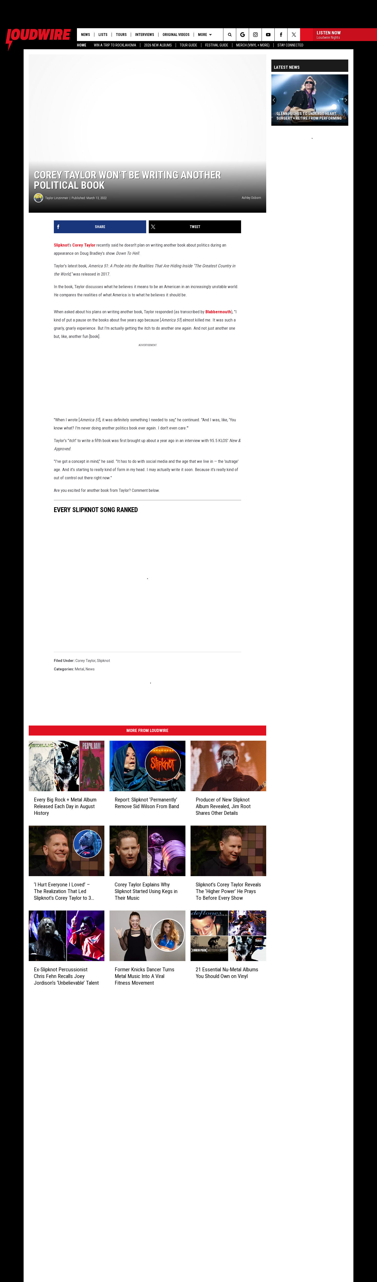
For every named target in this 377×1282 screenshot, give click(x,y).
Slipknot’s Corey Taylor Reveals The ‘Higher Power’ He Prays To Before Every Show (228, 891)
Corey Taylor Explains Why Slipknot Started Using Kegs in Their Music (146, 891)
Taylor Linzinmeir (56, 198)
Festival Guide (216, 45)
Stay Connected (290, 45)
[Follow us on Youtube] (268, 34)
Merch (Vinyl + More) (253, 45)
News (85, 35)
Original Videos (176, 35)
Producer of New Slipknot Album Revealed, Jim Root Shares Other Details (223, 806)
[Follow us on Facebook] (281, 34)
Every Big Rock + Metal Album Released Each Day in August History (65, 806)
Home (81, 45)
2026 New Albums (158, 45)
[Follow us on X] (293, 34)
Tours (121, 35)
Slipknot (61, 245)
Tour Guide (188, 45)
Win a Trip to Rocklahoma (115, 45)
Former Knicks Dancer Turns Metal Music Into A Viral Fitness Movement (144, 976)
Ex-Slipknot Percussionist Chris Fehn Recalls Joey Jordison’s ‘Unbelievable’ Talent (66, 976)
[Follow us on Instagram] (255, 34)
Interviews (144, 35)
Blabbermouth (218, 311)
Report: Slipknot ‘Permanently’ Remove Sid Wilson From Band (147, 803)
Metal (79, 669)
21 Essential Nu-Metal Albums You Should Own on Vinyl (227, 972)
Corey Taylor (83, 245)
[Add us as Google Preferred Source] (242, 34)
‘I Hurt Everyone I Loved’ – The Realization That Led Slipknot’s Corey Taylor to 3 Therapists (62, 891)
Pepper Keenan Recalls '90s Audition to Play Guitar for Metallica (302, 116)
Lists (102, 35)
